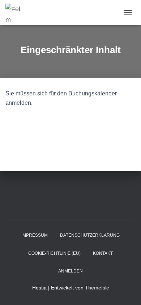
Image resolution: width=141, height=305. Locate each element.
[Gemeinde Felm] (16, 13)
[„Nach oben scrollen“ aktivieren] (127, 291)
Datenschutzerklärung (90, 235)
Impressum (34, 235)
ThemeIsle (97, 288)
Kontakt (103, 253)
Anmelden (70, 271)
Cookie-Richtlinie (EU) (54, 253)
